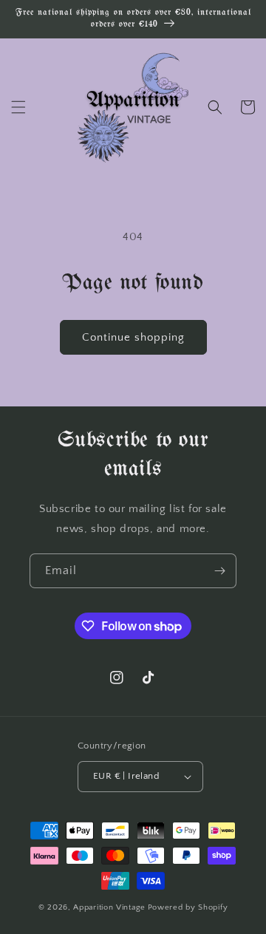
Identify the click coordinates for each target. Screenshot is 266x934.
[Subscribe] (219, 570)
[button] (18, 107)
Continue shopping (133, 337)
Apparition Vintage (109, 907)
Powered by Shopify (188, 907)
